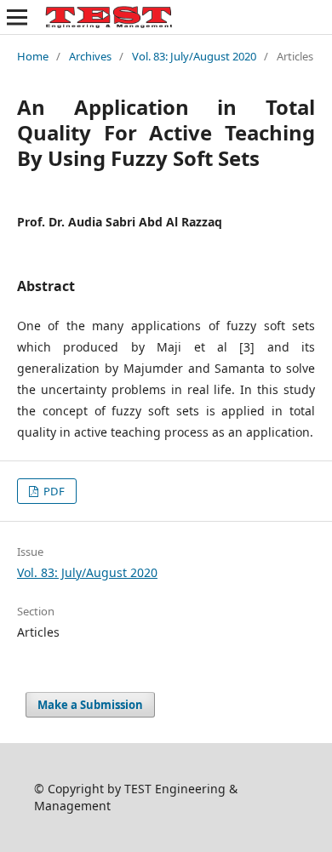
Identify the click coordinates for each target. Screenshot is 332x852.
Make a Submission (90, 704)
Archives (90, 56)
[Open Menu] (17, 17)
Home (33, 56)
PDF (53, 491)
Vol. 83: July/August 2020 (194, 56)
